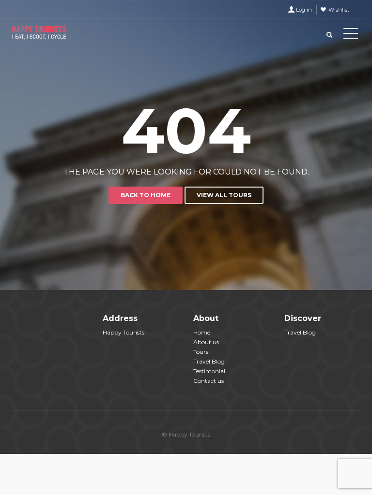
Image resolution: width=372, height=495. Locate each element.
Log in (304, 9)
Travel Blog (209, 361)
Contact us (208, 380)
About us (206, 342)
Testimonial (209, 371)
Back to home (145, 195)
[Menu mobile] (350, 35)
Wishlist (338, 9)
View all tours (224, 195)
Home (201, 332)
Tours (200, 351)
